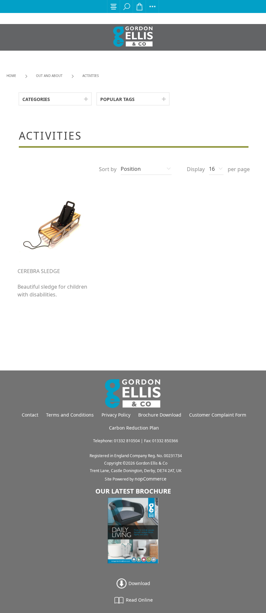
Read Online (139, 600)
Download (138, 583)
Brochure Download (159, 415)
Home (11, 75)
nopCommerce (150, 479)
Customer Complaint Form (217, 415)
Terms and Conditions (70, 415)
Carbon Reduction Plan (134, 428)
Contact (30, 415)
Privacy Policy (116, 415)
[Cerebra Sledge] (55, 224)
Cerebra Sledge (39, 271)
